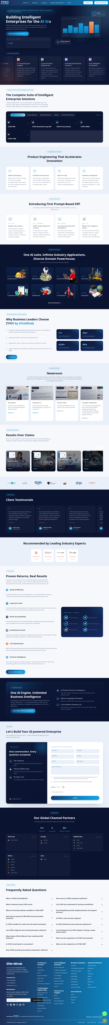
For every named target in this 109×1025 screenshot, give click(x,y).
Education (90, 973)
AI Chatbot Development (60, 973)
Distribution (91, 981)
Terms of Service (91, 1022)
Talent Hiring (40, 970)
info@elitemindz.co (16, 799)
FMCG (89, 979)
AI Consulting (57, 975)
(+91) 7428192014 (11, 983)
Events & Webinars (59, 1001)
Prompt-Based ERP (59, 967)
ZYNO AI (25, 3)
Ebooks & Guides (58, 1003)
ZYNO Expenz (74, 981)
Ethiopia (73, 999)
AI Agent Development (60, 970)
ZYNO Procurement (76, 971)
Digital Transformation (57, 3)
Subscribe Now (37, 1000)
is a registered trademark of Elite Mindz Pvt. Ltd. (25, 1016)
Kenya (72, 994)
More (69, 3)
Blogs (55, 995)
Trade (89, 984)
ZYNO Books (74, 979)
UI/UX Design (40, 1005)
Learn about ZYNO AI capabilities (23, 711)
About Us (39, 967)
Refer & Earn (40, 978)
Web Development (42, 997)
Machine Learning (59, 981)
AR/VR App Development (44, 1003)
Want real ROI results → (15, 672)
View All (39, 1011)
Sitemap (100, 1022)
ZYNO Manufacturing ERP (77, 968)
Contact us (11, 357)
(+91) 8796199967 (11, 980)
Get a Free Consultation (43, 983)
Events (39, 973)
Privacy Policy (81, 1022)
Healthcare (91, 968)
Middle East (74, 997)
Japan (72, 1002)
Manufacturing (92, 965)
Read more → (11, 412)
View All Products (75, 987)
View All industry (92, 987)
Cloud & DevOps (41, 1008)
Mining (89, 976)
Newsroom (57, 998)
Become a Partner (42, 975)
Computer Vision (58, 983)
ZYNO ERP (73, 965)
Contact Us (40, 981)
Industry (44, 3)
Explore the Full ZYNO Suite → (17, 33)
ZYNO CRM (73, 973)
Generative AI (57, 978)
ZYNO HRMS (74, 976)
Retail (89, 971)
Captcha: (55, 787)
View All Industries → (54, 303)
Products (35, 3)
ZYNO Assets (74, 984)
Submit (75, 798)
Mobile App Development (44, 1000)
